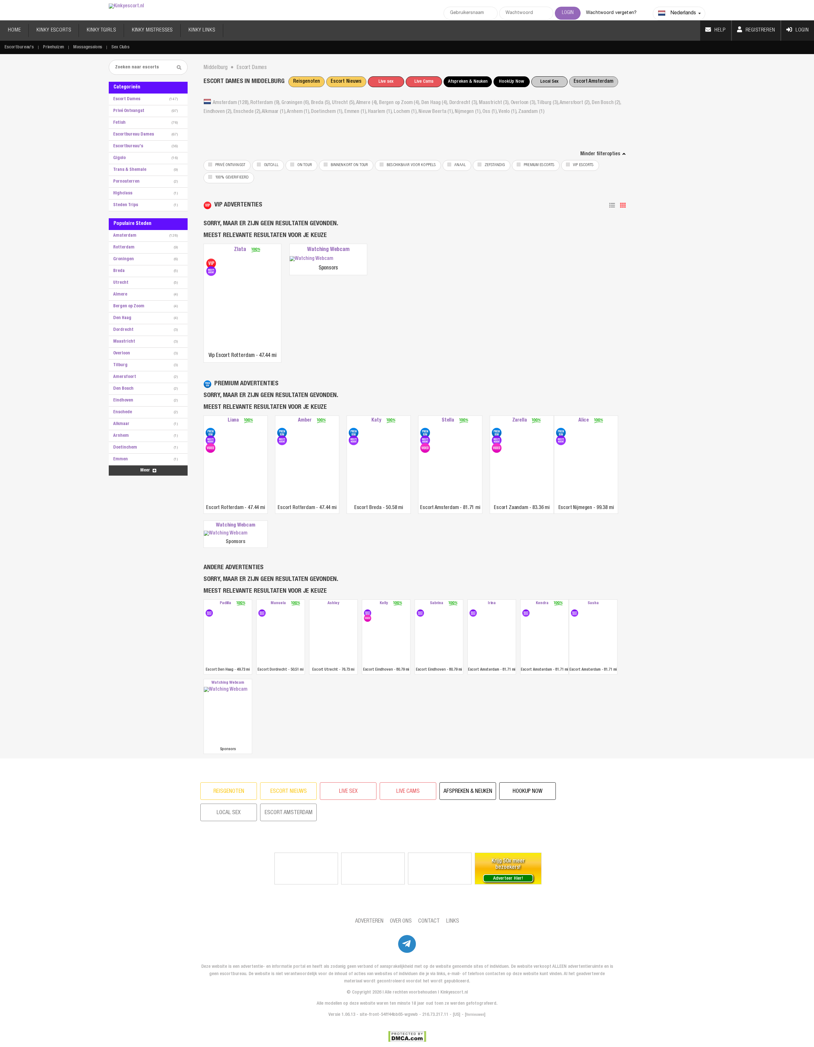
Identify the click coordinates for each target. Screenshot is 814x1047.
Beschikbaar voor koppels (411, 165)
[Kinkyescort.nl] (126, 6)
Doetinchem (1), (327, 112)
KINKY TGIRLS (101, 30)
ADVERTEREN (369, 921)
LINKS (452, 921)
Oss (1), (490, 112)
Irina (492, 603)
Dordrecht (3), (464, 103)
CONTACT (429, 921)
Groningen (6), (296, 103)
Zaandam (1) (531, 112)
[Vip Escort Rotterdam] (211, 263)
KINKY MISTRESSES (152, 30)
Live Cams (423, 81)
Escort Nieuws (346, 81)
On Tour (304, 165)
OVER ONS (401, 921)
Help (720, 30)
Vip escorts (583, 165)
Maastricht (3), (494, 103)
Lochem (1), (406, 112)
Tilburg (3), (548, 103)
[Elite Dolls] (373, 868)
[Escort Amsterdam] (425, 433)
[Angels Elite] (306, 868)
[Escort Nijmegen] (561, 433)
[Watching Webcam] (328, 259)
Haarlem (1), (381, 112)
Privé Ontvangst (230, 165)
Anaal (460, 165)
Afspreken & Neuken (467, 81)
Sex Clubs (120, 47)
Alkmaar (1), (274, 112)
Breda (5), (321, 103)
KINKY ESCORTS (54, 30)
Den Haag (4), (435, 103)
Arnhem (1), (299, 112)
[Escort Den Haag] (209, 613)
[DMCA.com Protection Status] (407, 1036)
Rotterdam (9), (265, 103)
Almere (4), (367, 103)
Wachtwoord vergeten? (611, 13)
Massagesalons (87, 47)
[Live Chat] (439, 868)
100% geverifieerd (232, 178)
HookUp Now (511, 81)
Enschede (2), (247, 112)
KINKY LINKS (202, 30)
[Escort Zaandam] (497, 433)
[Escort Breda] (353, 433)
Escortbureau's (19, 47)
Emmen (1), (356, 112)
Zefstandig (495, 165)
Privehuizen (53, 47)
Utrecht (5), (344, 103)
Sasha (593, 603)
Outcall (271, 165)
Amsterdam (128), (231, 103)
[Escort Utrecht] (333, 636)
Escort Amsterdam (594, 81)
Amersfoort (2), (575, 103)
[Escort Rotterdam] (210, 433)
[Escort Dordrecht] (262, 613)
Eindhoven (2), (218, 112)
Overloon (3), (524, 103)
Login (802, 30)
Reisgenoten (306, 81)
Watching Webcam (328, 250)
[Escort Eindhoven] (367, 613)
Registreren (760, 30)
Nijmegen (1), (468, 112)
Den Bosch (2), (606, 103)
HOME (14, 30)
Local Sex (549, 81)
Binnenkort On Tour (349, 165)
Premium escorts (539, 165)
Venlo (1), (508, 112)
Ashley (333, 603)
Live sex (385, 81)
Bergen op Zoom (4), (400, 103)
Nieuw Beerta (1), (436, 112)
